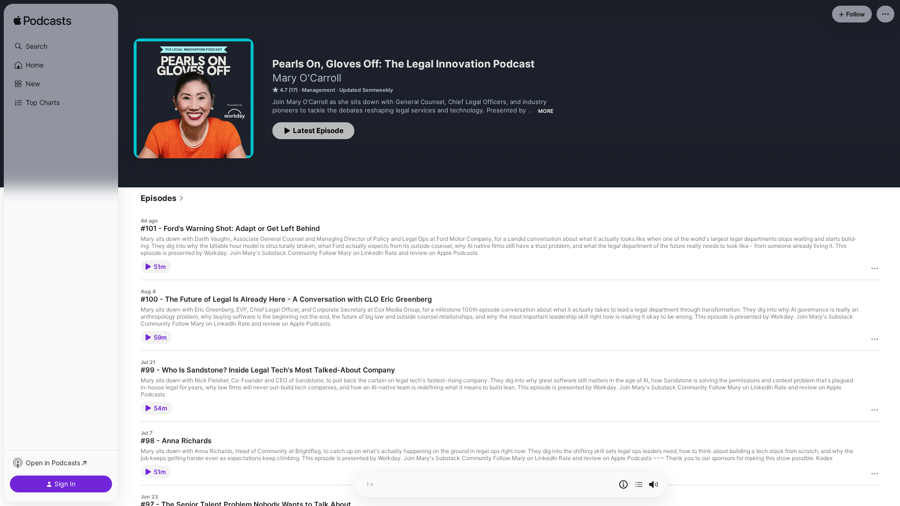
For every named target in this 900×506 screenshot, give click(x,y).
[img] (42, 21)
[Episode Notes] (623, 484)
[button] (61, 46)
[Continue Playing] (639, 484)
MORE (546, 111)
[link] (162, 198)
